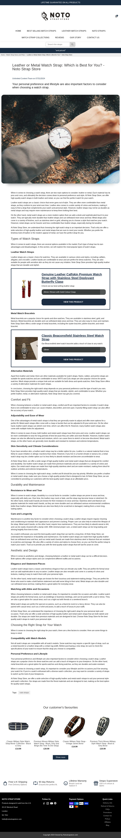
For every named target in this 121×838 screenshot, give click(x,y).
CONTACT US (93, 38)
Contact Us (107, 816)
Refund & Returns (107, 806)
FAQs (108, 809)
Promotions (107, 812)
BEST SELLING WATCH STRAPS (41, 31)
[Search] (72, 44)
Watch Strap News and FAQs (15, 55)
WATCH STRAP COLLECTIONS (35, 38)
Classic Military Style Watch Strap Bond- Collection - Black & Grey (18, 743)
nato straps (24, 693)
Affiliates (107, 822)
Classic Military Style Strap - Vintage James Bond (74, 742)
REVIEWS (59, 38)
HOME (18, 31)
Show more (60, 757)
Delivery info (107, 803)
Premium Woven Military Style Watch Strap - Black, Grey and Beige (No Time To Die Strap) (46, 743)
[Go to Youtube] (51, 804)
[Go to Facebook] (44, 804)
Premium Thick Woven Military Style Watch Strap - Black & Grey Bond (103, 743)
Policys (107, 819)
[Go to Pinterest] (55, 804)
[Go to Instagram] (47, 804)
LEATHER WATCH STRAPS (74, 31)
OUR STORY (75, 38)
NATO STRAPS (99, 31)
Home (3, 55)
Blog (107, 825)
